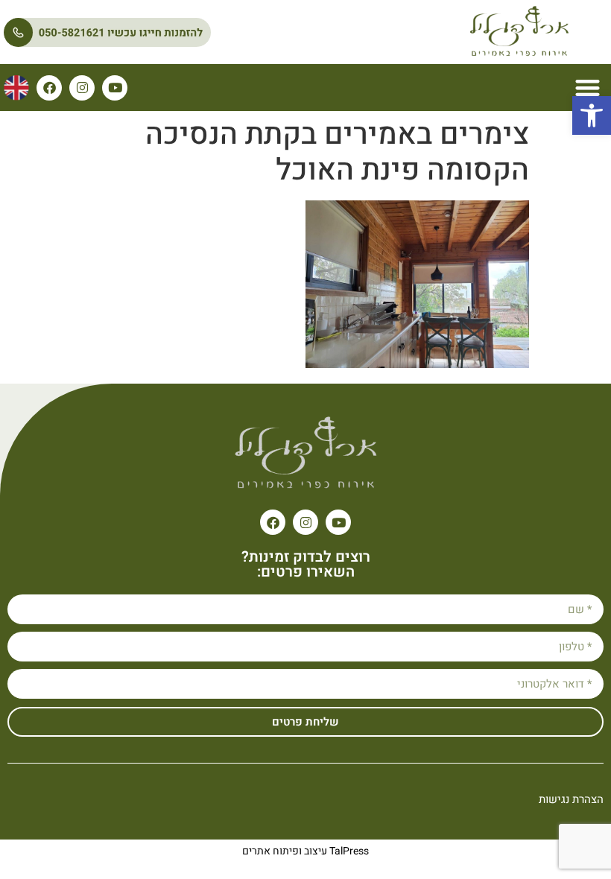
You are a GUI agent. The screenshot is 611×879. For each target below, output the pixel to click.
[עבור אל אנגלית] (16, 88)
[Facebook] (49, 88)
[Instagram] (82, 88)
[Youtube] (114, 88)
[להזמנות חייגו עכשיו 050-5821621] (176, 32)
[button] (591, 115)
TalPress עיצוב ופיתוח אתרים (305, 851)
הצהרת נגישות (571, 799)
